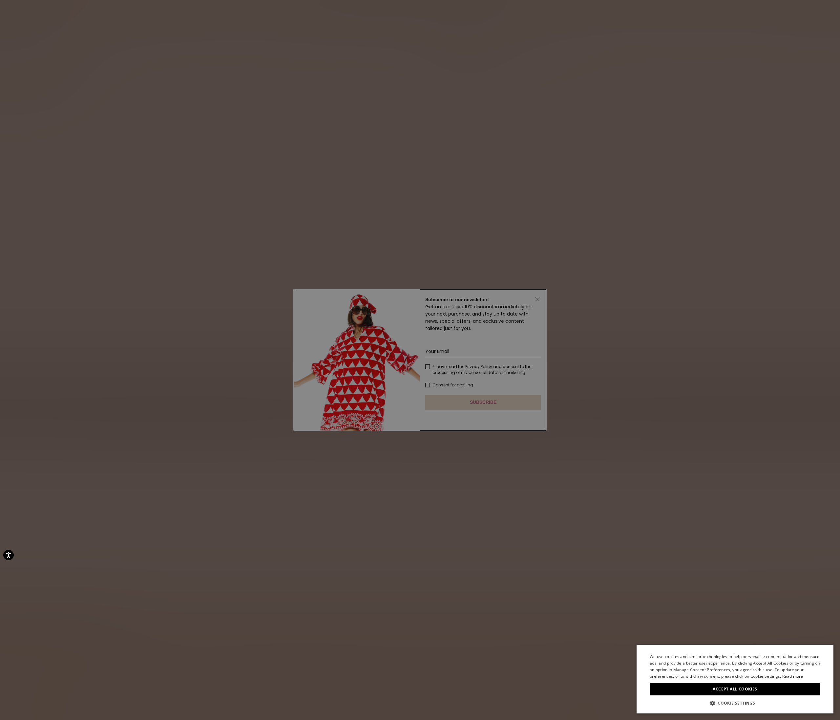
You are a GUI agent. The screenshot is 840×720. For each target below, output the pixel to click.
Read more (792, 676)
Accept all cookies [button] (735, 689)
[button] (735, 703)
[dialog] (735, 679)
